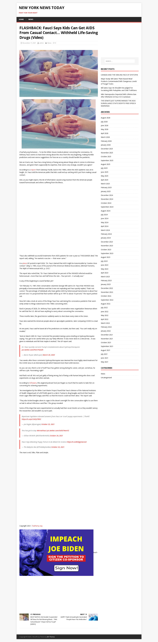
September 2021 (107, 346)
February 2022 (106, 327)
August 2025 (105, 164)
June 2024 (104, 218)
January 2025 (106, 191)
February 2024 (106, 234)
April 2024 (104, 226)
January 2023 (106, 284)
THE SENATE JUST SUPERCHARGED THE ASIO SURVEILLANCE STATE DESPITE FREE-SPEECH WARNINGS (118, 103)
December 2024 (107, 195)
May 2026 (104, 129)
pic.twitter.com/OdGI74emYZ (58, 430)
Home (21, 19)
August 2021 (105, 350)
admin (41, 43)
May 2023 (104, 269)
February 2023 (106, 280)
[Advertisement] (58, 594)
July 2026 (104, 122)
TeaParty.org (37, 526)
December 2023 (107, 242)
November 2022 (107, 292)
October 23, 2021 (47, 424)
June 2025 (104, 172)
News (30, 19)
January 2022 (106, 331)
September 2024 (107, 207)
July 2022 (104, 307)
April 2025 (104, 180)
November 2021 (107, 339)
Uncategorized (106, 377)
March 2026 (105, 137)
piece (25, 263)
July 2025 (104, 168)
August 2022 (105, 304)
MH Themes (51, 637)
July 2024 (104, 214)
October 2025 (106, 156)
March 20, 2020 (49, 355)
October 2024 (106, 203)
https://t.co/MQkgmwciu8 (76, 442)
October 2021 (106, 342)
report (33, 170)
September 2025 (107, 160)
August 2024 (105, 211)
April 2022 (104, 319)
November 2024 (107, 199)
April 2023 (104, 273)
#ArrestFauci (41, 430)
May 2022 (104, 315)
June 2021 (104, 358)
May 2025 (104, 176)
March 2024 (105, 230)
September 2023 (107, 253)
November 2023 (107, 245)
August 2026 (105, 118)
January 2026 (106, 145)
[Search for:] (120, 61)
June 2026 (104, 125)
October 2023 (106, 249)
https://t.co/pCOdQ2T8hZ (31, 419)
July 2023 (104, 261)
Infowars (33, 383)
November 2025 (107, 153)
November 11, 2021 (29, 43)
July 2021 (104, 354)
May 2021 (104, 362)
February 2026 (106, 141)
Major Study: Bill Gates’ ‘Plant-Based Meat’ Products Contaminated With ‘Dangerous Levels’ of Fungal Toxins (119, 81)
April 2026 (104, 133)
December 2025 (107, 149)
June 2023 (104, 265)
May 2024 (104, 222)
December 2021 (107, 335)
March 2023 (105, 276)
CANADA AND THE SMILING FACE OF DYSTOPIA (119, 75)
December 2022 (107, 288)
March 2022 (105, 323)
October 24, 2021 (56, 435)
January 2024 (106, 238)
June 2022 (104, 311)
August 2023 (105, 257)
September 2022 (107, 300)
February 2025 (106, 187)
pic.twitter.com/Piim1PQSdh (32, 350)
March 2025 (105, 184)
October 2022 (106, 296)
